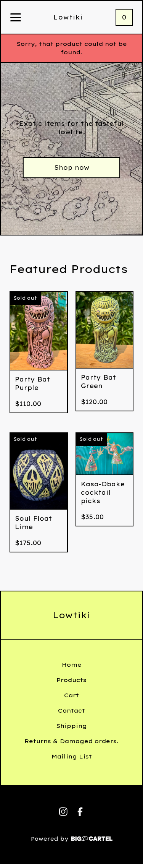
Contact (71, 710)
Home (72, 664)
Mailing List (71, 756)
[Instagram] (63, 812)
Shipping (71, 725)
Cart (71, 695)
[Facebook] (80, 812)
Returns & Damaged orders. (71, 741)
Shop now (71, 167)
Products (71, 680)
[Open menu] (15, 18)
